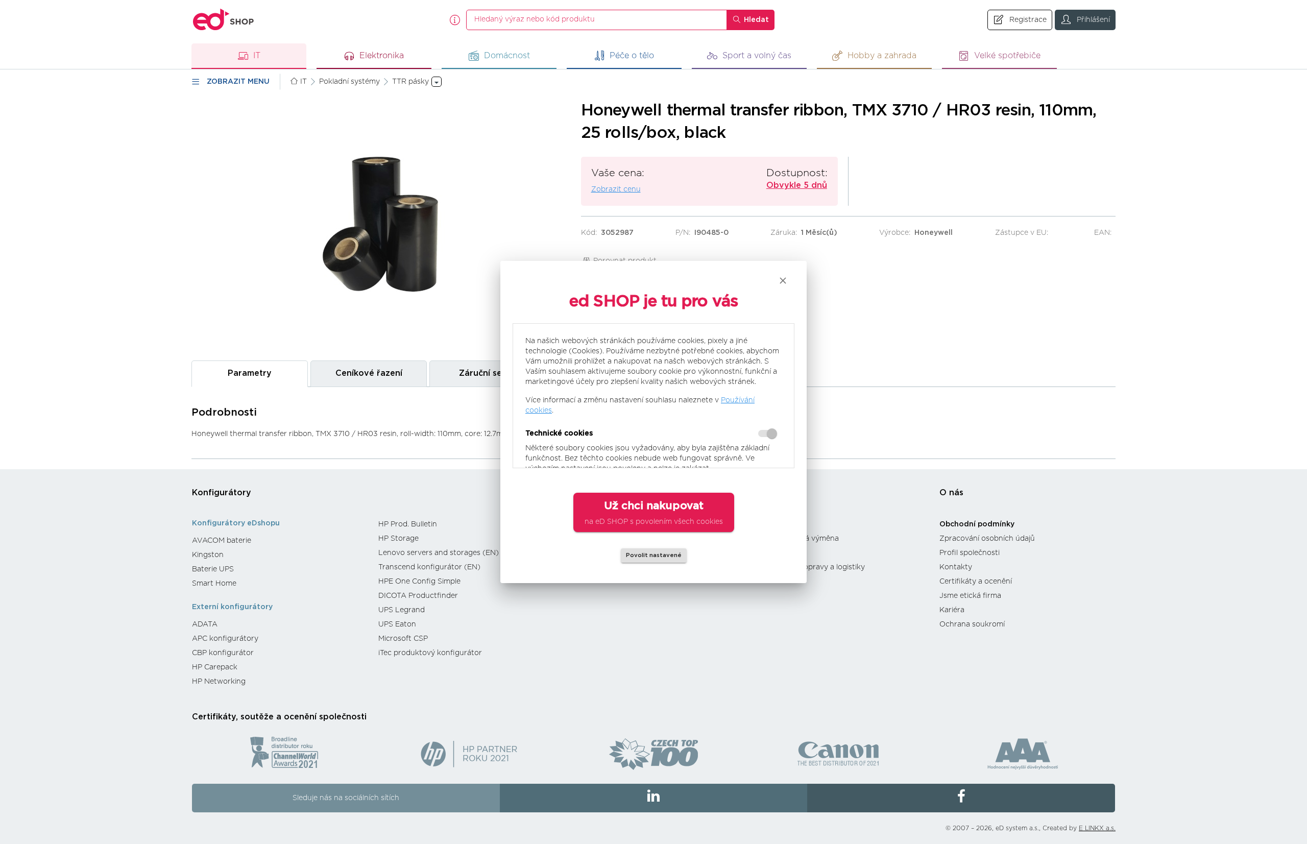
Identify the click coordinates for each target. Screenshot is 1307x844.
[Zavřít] (782, 280)
